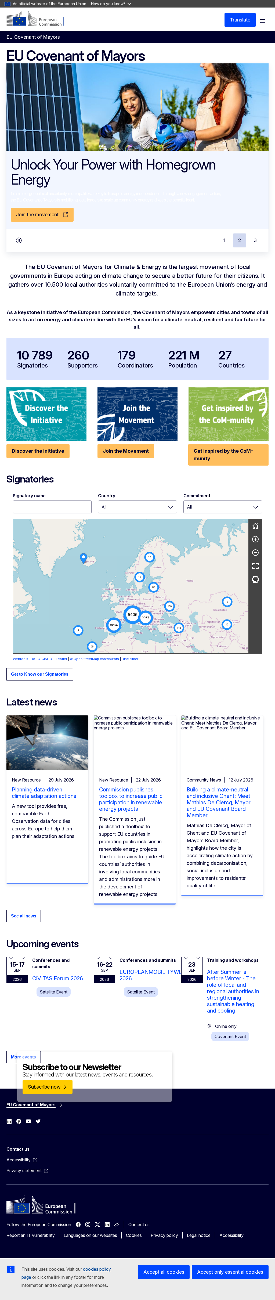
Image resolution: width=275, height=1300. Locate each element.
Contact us (139, 1224)
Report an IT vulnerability (30, 1235)
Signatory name (29, 495)
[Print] (255, 579)
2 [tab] (239, 240)
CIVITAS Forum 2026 (57, 978)
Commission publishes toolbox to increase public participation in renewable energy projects (130, 799)
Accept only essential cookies (230, 1272)
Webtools (20, 659)
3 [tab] (255, 240)
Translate (240, 20)
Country (106, 495)
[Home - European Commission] (39, 19)
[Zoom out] (255, 552)
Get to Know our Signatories (39, 674)
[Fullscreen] (255, 566)
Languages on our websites (90, 1235)
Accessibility (231, 1235)
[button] (132, 614)
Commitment (196, 495)
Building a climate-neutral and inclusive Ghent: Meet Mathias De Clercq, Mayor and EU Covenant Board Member (219, 802)
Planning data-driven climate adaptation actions (44, 792)
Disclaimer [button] (130, 659)
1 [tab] (224, 240)
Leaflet (61, 659)
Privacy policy (164, 1235)
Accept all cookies (163, 1272)
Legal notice (199, 1235)
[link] (83, 558)
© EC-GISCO (42, 659)
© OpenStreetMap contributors (94, 659)
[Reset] (255, 525)
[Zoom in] (255, 539)
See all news (23, 916)
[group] (130, 586)
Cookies (134, 1235)
